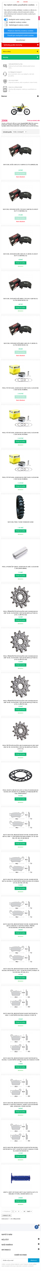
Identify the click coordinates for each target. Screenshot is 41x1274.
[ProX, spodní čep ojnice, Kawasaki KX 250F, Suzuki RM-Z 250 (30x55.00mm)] (20, 552)
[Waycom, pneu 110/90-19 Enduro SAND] (20, 507)
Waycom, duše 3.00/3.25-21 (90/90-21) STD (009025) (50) (20, 164)
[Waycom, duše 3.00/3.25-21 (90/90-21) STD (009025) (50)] (20, 150)
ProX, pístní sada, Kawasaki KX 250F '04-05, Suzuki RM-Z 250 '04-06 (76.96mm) (20, 389)
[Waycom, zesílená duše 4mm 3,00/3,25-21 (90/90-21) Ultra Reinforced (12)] (20, 328)
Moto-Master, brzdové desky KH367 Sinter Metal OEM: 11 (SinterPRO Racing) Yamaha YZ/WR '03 (20, 1014)
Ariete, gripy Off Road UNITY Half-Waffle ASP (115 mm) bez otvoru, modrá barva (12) (20, 1193)
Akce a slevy (7, 51)
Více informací (20, 40)
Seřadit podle (7, 132)
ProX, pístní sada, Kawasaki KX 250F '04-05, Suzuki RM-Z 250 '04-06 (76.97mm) (20, 433)
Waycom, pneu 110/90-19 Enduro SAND (20, 522)
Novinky (5, 57)
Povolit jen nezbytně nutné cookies (20, 35)
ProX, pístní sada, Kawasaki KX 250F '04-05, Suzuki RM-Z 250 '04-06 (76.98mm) (20, 478)
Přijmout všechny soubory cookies (20, 31)
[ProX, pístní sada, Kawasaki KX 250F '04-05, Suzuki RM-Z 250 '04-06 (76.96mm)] (20, 373)
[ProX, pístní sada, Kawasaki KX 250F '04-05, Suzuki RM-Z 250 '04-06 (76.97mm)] (20, 418)
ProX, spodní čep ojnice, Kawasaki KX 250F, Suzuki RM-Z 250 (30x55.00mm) (20, 567)
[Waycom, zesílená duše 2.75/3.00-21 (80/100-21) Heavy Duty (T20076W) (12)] (20, 194)
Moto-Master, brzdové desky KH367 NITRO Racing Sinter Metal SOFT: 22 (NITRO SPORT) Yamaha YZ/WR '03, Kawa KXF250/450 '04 (20, 1149)
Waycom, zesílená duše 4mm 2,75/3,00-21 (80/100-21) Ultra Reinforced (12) (20, 299)
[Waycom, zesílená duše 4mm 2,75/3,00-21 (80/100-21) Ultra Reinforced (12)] (20, 284)
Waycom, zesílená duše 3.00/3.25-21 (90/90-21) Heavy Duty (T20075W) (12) (20, 254)
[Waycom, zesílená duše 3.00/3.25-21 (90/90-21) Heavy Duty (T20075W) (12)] (20, 239)
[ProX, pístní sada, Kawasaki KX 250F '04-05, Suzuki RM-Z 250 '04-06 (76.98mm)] (20, 462)
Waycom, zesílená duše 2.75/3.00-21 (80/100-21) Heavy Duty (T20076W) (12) (20, 210)
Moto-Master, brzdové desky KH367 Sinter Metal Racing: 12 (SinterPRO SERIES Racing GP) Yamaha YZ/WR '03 (20, 1059)
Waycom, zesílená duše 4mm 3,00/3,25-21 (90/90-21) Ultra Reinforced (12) (20, 344)
